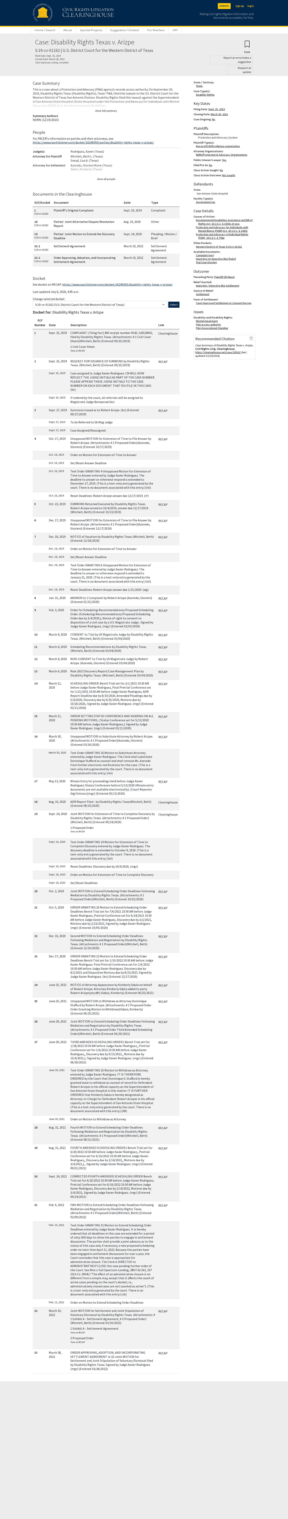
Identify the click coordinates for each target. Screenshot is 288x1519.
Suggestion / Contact (124, 30)
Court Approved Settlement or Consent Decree (224, 303)
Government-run (206, 202)
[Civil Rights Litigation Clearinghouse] (62, 13)
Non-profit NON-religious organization (218, 146)
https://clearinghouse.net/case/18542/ (218, 352)
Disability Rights (206, 94)
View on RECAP (78, 1332)
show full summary (106, 110)
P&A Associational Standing (212, 328)
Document (61, 202)
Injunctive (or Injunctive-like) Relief (216, 259)
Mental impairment (207, 321)
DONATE (224, 6)
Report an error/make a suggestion (237, 60)
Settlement (203, 294)
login (250, 6)
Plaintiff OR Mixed (224, 277)
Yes (224, 160)
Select (174, 304)
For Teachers (156, 30)
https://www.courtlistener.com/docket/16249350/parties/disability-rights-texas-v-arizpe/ (93, 142)
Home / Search (44, 30)
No (213, 119)
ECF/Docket (42, 202)
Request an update (244, 70)
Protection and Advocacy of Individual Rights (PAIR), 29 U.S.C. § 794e (222, 236)
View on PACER (78, 350)
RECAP (163, 362)
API (175, 30)
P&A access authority (209, 324)
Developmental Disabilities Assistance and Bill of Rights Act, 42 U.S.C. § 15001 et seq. (225, 221)
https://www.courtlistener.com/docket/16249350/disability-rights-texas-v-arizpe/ (117, 284)
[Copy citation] (251, 338)
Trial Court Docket (207, 262)
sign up (239, 6)
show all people (106, 179)
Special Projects (91, 30)
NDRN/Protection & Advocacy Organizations (222, 154)
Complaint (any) (205, 255)
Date (127, 202)
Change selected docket (49, 299)
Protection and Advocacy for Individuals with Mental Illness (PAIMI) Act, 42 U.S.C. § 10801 (222, 229)
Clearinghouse (168, 333)
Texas (200, 86)
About (67, 30)
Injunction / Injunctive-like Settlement (218, 285)
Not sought (228, 175)
